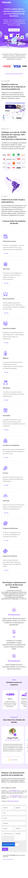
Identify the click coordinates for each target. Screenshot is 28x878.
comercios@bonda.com (15, 796)
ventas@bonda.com (14, 790)
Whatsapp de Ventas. (13, 801)
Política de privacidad (8, 859)
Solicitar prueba (14, 30)
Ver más (6, 253)
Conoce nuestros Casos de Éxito (14, 73)
